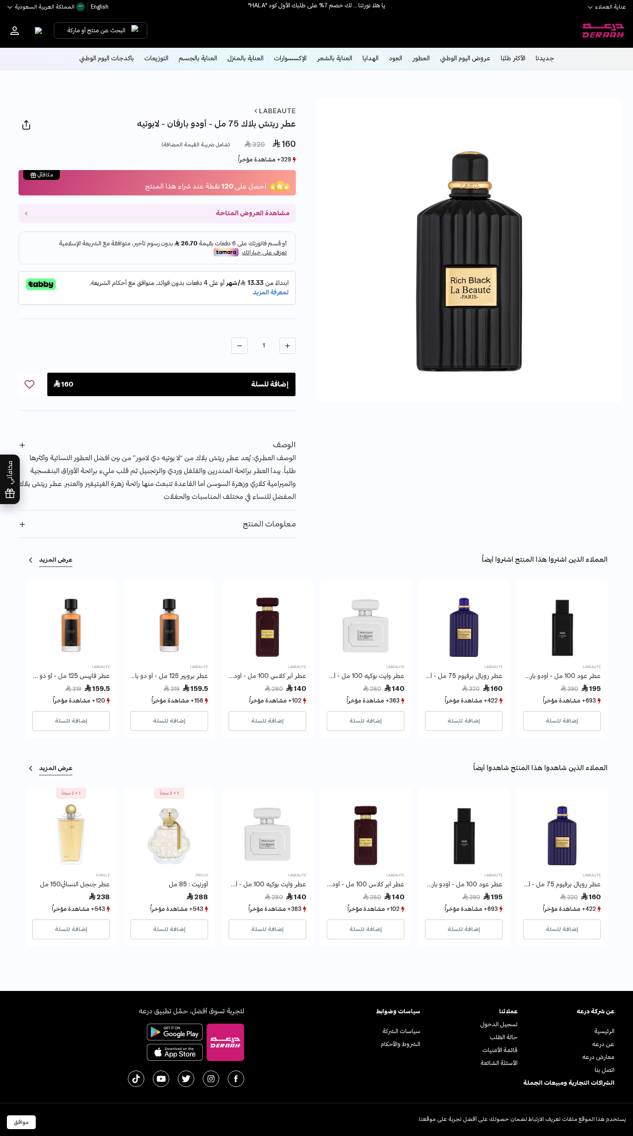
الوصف (284, 445)
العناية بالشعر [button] (334, 58)
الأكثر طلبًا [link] (513, 58)
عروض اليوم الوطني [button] (465, 58)
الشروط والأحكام (400, 1044)
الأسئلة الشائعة (499, 1063)
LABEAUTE (276, 111)
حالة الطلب (504, 1037)
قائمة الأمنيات (500, 1050)
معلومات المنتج (269, 524)
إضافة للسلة (562, 721)
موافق (21, 1122)
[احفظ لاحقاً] (29, 384)
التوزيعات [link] (156, 58)
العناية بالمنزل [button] (245, 58)
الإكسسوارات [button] (290, 58)
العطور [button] (421, 58)
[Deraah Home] (602, 30)
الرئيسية (604, 1031)
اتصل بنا (604, 1070)
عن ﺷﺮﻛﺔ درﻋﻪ (595, 1011)
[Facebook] (236, 1079)
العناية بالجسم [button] (198, 58)
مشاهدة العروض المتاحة (252, 213)
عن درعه (603, 1044)
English (99, 7)
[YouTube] (161, 1079)
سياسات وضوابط (398, 1011)
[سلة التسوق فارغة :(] (36, 30)
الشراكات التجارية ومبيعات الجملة (568, 1083)
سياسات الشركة (401, 1031)
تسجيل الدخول (499, 1024)
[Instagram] (211, 1079)
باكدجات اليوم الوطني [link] (106, 58)
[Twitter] (186, 1079)
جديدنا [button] (545, 58)
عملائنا (508, 1011)
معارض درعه (598, 1057)
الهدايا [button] (371, 58)
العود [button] (395, 58)
